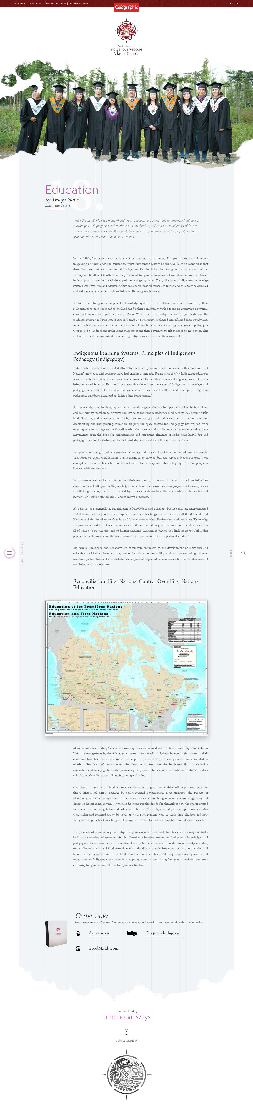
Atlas (48, 205)
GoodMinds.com (78, 3)
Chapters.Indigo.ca (55, 3)
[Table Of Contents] (9, 553)
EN (231, 3)
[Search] (243, 553)
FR (238, 3)
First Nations (62, 205)
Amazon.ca (35, 3)
